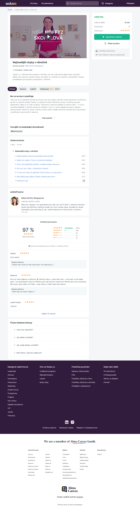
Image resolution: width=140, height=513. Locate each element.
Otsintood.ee (67, 469)
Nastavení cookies (66, 428)
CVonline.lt (66, 454)
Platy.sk (47, 469)
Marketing (11, 386)
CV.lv (64, 457)
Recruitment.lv (67, 475)
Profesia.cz (31, 460)
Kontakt (107, 382)
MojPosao (83, 454)
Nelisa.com (31, 475)
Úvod (10, 10)
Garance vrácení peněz (80, 371)
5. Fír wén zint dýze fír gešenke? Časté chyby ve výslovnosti (38, 172)
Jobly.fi (99, 454)
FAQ (73, 375)
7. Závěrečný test (21, 181)
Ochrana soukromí (49, 428)
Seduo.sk (48, 463)
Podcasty (11, 416)
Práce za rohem (33, 469)
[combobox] (82, 3)
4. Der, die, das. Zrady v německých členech (31, 168)
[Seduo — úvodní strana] (11, 3)
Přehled (12, 89)
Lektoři (33, 89)
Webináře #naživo (46, 375)
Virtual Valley (84, 466)
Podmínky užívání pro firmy (82, 379)
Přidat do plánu (114, 43)
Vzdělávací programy (48, 371)
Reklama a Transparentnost (87, 428)
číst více (24, 212)
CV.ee (64, 460)
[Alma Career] (70, 489)
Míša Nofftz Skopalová (34, 66)
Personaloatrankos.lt (69, 472)
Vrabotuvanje (84, 460)
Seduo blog (44, 382)
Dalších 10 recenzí (48, 314)
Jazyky (10, 412)
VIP (9, 408)
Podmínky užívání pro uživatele (83, 382)
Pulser (82, 469)
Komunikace (12, 379)
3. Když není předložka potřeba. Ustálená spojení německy (37, 164)
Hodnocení (49, 89)
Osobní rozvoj (13, 390)
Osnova (23, 89)
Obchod (11, 375)
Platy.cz (47, 466)
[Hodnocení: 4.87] (125, 30)
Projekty (11, 397)
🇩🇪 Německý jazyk (16, 131)
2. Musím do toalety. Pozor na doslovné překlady (33, 160)
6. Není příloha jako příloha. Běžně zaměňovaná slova (35, 177)
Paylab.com (49, 472)
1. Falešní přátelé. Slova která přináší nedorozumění (34, 156)
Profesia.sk (31, 457)
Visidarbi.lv (66, 466)
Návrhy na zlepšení (111, 379)
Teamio (47, 457)
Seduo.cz (48, 460)
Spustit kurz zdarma (114, 37)
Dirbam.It (65, 463)
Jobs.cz (30, 454)
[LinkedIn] (66, 422)
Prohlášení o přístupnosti (81, 386)
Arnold (47, 454)
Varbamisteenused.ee (70, 478)
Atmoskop (31, 472)
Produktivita (12, 393)
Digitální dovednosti (15, 404)
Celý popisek (47, 118)
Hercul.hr (82, 463)
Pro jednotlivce (109, 371)
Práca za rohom (33, 466)
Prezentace (12, 382)
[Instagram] (72, 422)
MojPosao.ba (84, 457)
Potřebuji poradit (110, 375)
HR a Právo (12, 401)
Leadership (12, 371)
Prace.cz (30, 463)
